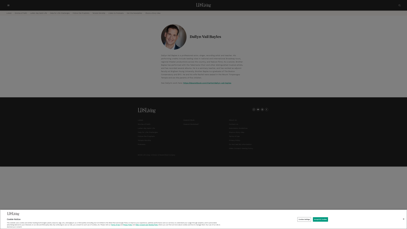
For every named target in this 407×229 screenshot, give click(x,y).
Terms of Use (115, 225)
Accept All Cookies (320, 219)
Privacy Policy (127, 225)
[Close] (403, 219)
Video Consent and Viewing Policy (146, 225)
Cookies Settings (304, 219)
